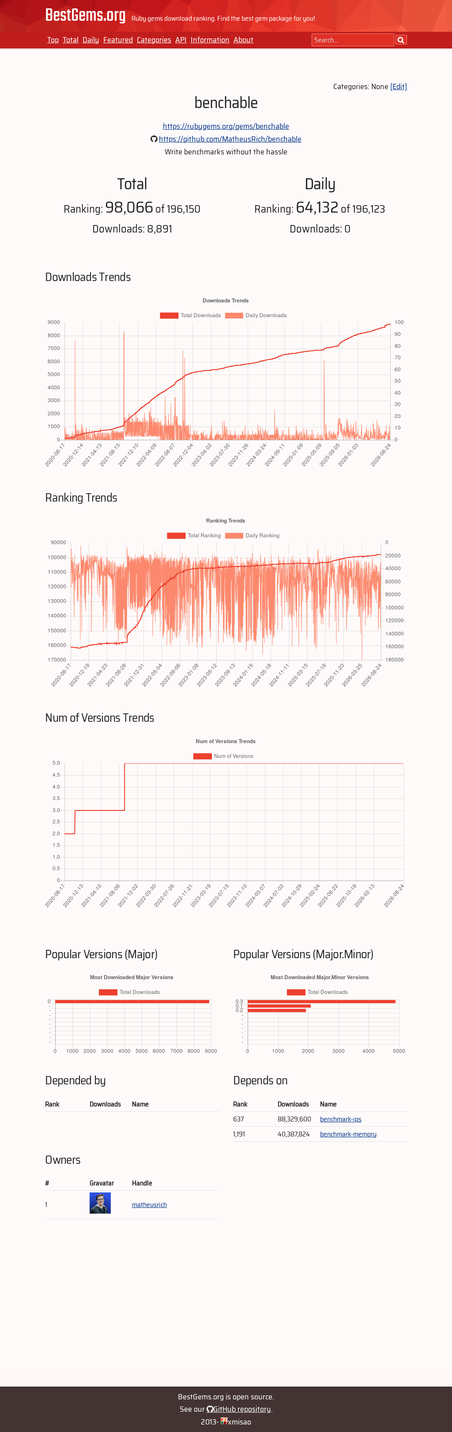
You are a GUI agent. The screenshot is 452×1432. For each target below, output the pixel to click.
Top (53, 40)
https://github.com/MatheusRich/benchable (230, 139)
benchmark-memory (348, 1134)
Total (71, 40)
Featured (118, 40)
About (243, 40)
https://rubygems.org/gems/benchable (226, 126)
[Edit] (398, 86)
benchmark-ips (341, 1119)
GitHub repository (242, 1409)
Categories (154, 40)
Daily (91, 40)
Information (210, 40)
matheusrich (149, 1204)
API (181, 40)
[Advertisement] (226, 1306)
